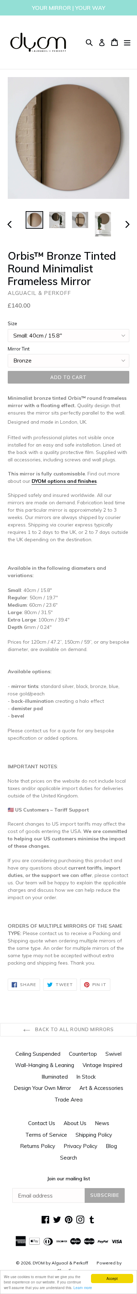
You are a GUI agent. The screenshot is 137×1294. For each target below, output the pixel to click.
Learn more (82, 1287)
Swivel (113, 1053)
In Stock (86, 1076)
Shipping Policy (94, 1134)
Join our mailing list (68, 1178)
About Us (75, 1123)
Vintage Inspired (102, 1065)
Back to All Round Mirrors (74, 1029)
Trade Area (68, 1099)
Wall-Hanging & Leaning (44, 1065)
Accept (112, 1278)
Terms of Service (46, 1134)
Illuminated (54, 1076)
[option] (34, 220)
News (102, 1123)
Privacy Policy (80, 1146)
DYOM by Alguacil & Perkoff (60, 1262)
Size (12, 323)
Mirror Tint (19, 349)
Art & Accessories (101, 1088)
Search (68, 1157)
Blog (111, 1146)
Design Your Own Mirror (42, 1088)
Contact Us (41, 1123)
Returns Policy (37, 1146)
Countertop (83, 1053)
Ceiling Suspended (37, 1053)
